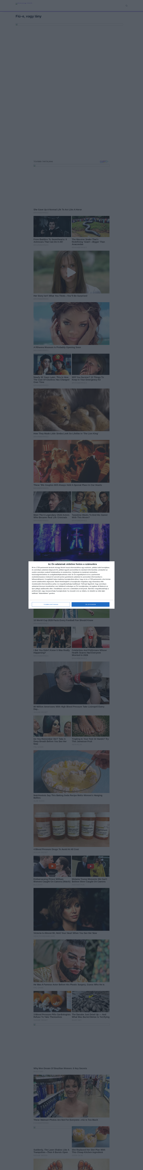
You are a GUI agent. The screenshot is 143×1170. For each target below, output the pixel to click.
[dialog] (71, 585)
